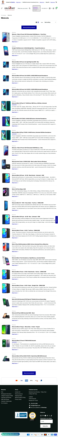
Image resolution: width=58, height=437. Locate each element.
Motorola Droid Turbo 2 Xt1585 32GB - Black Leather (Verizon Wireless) (29, 161)
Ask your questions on (39, 407)
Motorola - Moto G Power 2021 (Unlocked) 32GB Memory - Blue (27, 147)
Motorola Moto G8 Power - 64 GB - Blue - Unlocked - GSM (26, 216)
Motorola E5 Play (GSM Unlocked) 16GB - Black (23, 313)
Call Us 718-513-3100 (11, 434)
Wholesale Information (6, 393)
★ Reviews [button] (56, 219)
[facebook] (47, 415)
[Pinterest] (43, 415)
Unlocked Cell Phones (6, 397)
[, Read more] (50, 8)
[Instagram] (41, 415)
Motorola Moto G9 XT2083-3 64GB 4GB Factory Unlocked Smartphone (29, 118)
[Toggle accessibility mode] (56, 2)
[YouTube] (45, 415)
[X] (49, 415)
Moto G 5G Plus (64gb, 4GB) (19, 189)
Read (14, 41)
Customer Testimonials (6, 401)
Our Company (4, 403)
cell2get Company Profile (7, 395)
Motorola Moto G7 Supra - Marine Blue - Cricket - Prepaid (26, 326)
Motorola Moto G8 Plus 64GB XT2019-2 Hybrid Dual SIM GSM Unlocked (29, 356)
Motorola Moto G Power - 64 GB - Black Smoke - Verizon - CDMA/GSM (29, 271)
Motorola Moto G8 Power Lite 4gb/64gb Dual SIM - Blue (25, 61)
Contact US (17, 392)
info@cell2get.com (35, 405)
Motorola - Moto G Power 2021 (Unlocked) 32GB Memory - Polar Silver (29, 34)
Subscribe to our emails (46, 418)
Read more (18, 2)
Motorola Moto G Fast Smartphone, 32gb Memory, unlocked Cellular (28, 257)
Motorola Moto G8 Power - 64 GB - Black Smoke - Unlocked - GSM (28, 175)
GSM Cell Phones (5, 399)
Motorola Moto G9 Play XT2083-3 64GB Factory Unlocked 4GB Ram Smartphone (31, 132)
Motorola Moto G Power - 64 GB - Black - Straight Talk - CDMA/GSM (28, 285)
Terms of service (19, 393)
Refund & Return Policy (20, 397)
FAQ (2, 392)
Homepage (3, 15)
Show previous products (29, 27)
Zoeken (30, 8)
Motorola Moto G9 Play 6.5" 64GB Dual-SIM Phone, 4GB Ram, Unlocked (29, 103)
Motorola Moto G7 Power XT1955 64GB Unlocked (24, 340)
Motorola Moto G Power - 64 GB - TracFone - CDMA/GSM (26, 230)
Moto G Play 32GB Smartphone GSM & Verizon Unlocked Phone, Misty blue (30, 244)
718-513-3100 (34, 403)
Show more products (29, 373)
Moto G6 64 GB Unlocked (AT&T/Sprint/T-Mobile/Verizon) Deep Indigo (29, 299)
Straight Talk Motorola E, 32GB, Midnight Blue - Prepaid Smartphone (28, 48)
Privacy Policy (18, 399)
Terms (16, 389)
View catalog (2, 8)
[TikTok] (51, 415)
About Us (3, 389)
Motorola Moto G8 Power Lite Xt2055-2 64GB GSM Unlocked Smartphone (30, 75)
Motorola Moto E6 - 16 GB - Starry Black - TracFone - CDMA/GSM (27, 202)
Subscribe (45, 426)
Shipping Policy (18, 395)
